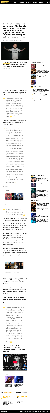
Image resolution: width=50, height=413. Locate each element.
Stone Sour (12, 94)
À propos (21, 411)
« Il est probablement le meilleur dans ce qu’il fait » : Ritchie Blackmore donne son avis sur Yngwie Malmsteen (41, 90)
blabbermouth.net (23, 392)
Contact (43, 411)
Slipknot (5, 94)
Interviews (35, 2)
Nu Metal (5, 392)
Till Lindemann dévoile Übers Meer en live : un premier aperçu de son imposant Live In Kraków (40, 99)
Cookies (47, 411)
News (15, 2)
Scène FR (41, 2)
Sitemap (39, 411)
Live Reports (28, 2)
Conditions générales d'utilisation (31, 411)
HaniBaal (6, 40)
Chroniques (22, 2)
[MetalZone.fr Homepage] (5, 2)
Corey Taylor (6, 62)
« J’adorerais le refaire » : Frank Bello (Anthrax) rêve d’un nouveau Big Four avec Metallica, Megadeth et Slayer (40, 94)
